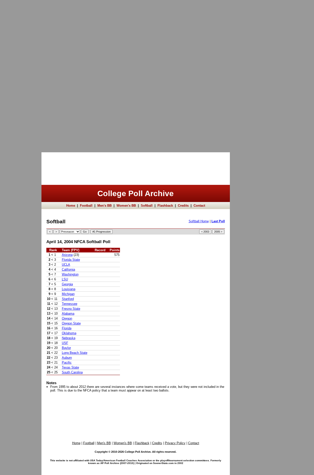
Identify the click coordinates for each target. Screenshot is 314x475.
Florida (66, 328)
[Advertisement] (19, 73)
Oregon (67, 318)
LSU (65, 279)
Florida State (71, 259)
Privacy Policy (175, 443)
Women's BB (126, 205)
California (68, 269)
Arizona (67, 255)
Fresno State (71, 308)
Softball (147, 205)
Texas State (70, 367)
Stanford (68, 299)
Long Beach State (74, 353)
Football (86, 205)
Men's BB (104, 205)
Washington (70, 274)
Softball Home (199, 221)
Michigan (68, 294)
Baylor (66, 348)
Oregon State (71, 323)
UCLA (66, 264)
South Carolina (72, 372)
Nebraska (68, 338)
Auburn (67, 357)
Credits (183, 205)
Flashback (165, 205)
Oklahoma (69, 333)
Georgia (67, 284)
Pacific (67, 362)
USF (65, 343)
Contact (199, 205)
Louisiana (68, 289)
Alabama (68, 313)
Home (70, 205)
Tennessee (69, 304)
